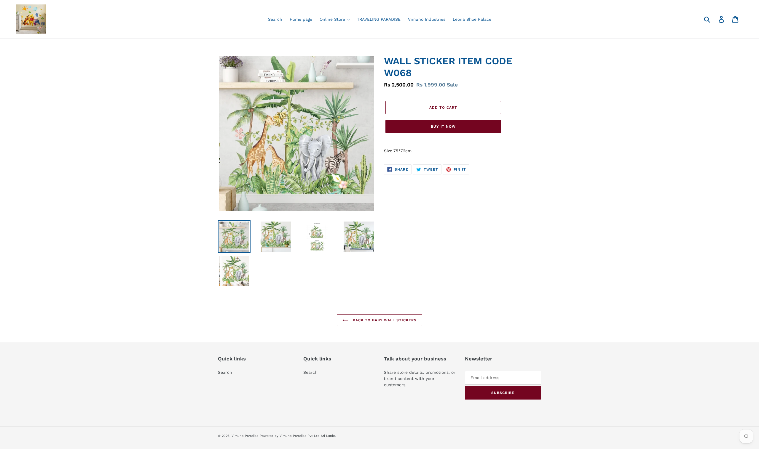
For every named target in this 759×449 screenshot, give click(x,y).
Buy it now (443, 126)
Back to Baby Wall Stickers (384, 320)
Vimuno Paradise (245, 436)
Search (225, 372)
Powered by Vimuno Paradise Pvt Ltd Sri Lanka (298, 436)
